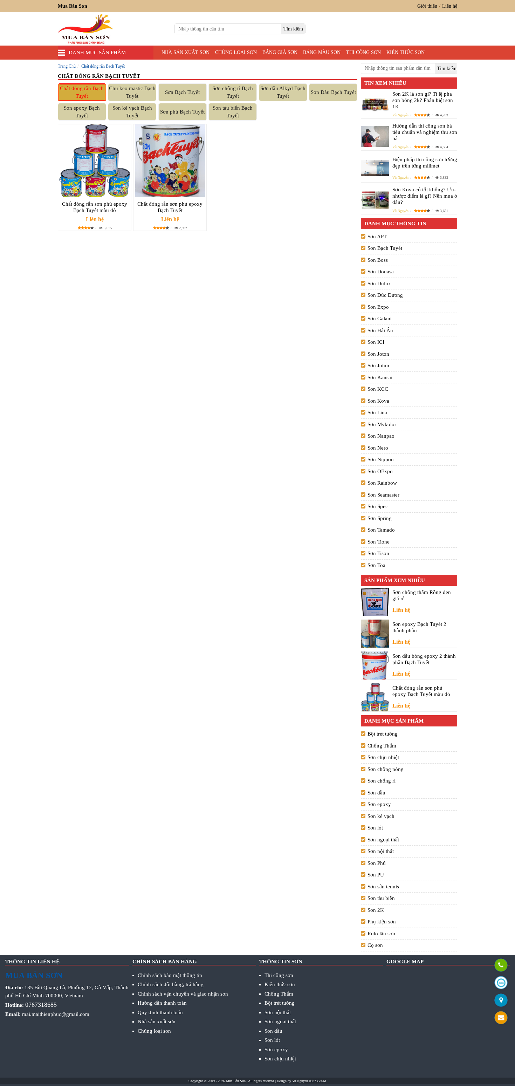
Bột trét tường (383, 734)
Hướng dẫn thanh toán (162, 1003)
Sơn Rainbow (382, 483)
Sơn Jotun (378, 365)
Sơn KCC (378, 389)
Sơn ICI (376, 342)
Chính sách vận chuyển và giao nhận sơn (183, 994)
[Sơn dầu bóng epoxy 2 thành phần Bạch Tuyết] (375, 665)
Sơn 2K (376, 910)
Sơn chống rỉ (382, 781)
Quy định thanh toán (160, 1012)
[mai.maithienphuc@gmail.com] (501, 1018)
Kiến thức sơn (405, 52)
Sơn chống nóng (386, 769)
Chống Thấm (382, 746)
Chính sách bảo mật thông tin (170, 975)
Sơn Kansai (380, 377)
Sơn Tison (378, 553)
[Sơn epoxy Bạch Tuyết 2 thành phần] (375, 634)
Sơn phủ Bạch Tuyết (182, 112)
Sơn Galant (380, 318)
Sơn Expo (378, 307)
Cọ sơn (375, 945)
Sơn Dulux (379, 283)
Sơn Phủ (377, 863)
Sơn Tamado (381, 530)
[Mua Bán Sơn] (501, 1000)
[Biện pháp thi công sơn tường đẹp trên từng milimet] (375, 168)
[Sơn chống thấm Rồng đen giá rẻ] (375, 601)
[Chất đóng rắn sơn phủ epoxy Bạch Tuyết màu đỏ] (94, 161)
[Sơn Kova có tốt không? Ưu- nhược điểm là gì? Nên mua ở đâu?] (375, 200)
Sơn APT (377, 236)
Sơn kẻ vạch (381, 816)
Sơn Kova (378, 401)
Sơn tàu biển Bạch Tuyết (233, 112)
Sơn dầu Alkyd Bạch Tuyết (282, 92)
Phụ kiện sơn (382, 921)
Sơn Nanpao (381, 436)
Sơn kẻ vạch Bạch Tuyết (132, 112)
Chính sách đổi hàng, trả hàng (171, 984)
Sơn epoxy (379, 804)
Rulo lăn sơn (381, 933)
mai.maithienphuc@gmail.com (55, 1014)
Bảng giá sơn (279, 52)
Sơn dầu (376, 792)
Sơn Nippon (381, 459)
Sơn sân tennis (383, 886)
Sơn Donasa (381, 271)
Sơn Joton (378, 354)
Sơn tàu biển (381, 898)
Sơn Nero (378, 448)
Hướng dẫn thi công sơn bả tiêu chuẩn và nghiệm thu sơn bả (424, 132)
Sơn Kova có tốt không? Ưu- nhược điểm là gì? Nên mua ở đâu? (424, 196)
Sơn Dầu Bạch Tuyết (333, 92)
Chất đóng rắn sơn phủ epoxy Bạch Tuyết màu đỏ (94, 207)
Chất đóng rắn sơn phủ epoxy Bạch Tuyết (169, 207)
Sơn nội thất (381, 851)
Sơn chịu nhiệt (383, 757)
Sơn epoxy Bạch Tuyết (82, 112)
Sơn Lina (377, 412)
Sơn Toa (376, 565)
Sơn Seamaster (383, 495)
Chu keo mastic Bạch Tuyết (132, 92)
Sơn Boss (378, 260)
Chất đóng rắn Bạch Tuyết (82, 92)
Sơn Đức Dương (385, 295)
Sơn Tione (379, 542)
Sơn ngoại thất (383, 839)
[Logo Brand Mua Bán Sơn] (85, 29)
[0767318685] (501, 965)
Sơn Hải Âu (380, 330)
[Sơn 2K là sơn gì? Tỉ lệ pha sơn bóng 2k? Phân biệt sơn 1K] (375, 104)
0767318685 (41, 1004)
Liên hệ (449, 6)
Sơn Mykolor (382, 424)
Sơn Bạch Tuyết (182, 92)
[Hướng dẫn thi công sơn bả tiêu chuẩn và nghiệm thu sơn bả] (375, 136)
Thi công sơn (363, 52)
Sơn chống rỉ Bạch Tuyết (232, 92)
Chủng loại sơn (236, 52)
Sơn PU (376, 874)
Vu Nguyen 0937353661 (309, 1081)
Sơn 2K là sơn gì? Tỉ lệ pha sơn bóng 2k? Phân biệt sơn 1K (422, 100)
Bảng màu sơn (322, 52)
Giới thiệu (427, 6)
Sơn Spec (378, 506)
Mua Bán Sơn (236, 1081)
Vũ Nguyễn (400, 115)
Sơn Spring (380, 518)
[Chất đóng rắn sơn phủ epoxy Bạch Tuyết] (169, 161)
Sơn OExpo (380, 471)
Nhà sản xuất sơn (186, 52)
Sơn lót (375, 828)
